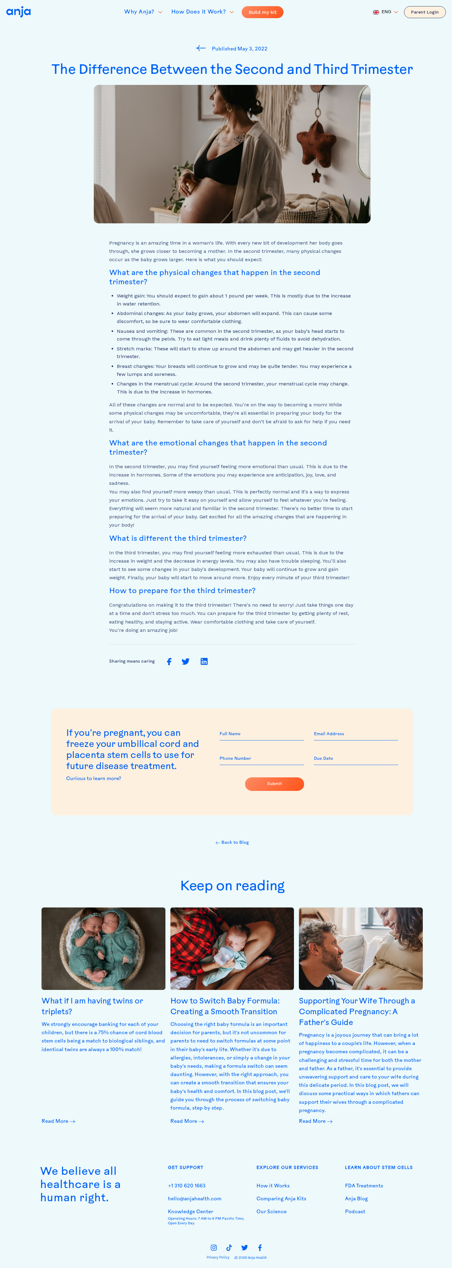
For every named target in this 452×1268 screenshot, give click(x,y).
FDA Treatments (364, 1186)
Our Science (271, 1212)
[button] (385, 12)
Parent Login (425, 12)
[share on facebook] (169, 662)
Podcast (355, 1212)
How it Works (273, 1186)
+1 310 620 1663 (187, 1186)
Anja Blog (356, 1199)
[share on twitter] (185, 661)
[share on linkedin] (204, 662)
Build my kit (262, 12)
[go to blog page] (202, 48)
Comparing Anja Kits (281, 1199)
